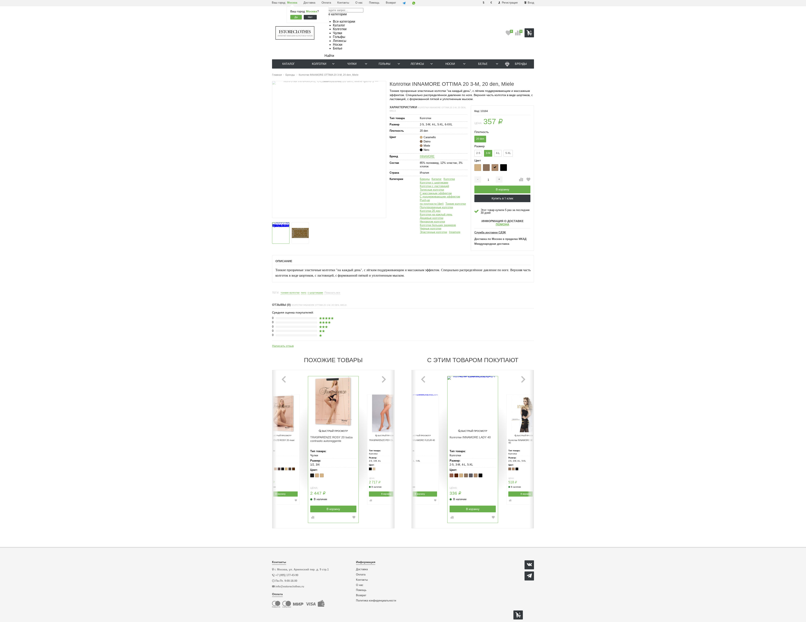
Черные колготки (430, 228)
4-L (498, 153)
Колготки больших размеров (438, 225)
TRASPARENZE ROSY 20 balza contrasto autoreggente (331, 439)
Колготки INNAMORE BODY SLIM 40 (525, 441)
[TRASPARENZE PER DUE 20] (386, 413)
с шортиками (315, 292)
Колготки (449, 179)
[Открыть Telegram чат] (404, 3)
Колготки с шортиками (434, 182)
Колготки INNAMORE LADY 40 (470, 437)
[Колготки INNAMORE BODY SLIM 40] (525, 413)
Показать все (332, 292)
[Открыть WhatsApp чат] (414, 3)
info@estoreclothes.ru (289, 586)
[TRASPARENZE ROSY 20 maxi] (280, 413)
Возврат (391, 2)
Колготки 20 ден (430, 210)
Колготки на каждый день (436, 214)
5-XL (508, 153)
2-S (478, 153)
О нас (359, 2)
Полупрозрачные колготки (436, 207)
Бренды (425, 179)
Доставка (309, 2)
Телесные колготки (432, 189)
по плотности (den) (432, 203)
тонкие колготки (290, 292)
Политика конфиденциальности (376, 600)
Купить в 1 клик (502, 198)
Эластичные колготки (433, 232)
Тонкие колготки (455, 203)
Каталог (437, 179)
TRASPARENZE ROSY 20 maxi (278, 440)
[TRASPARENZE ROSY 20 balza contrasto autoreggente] (333, 401)
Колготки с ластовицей (434, 186)
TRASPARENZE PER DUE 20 (383, 440)
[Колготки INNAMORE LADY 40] (472, 401)
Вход (530, 2)
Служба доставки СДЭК (490, 232)
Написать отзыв (283, 345)
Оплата (326, 2)
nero (303, 292)
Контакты (343, 2)
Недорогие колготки (432, 221)
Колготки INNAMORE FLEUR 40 (419, 440)
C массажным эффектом (436, 193)
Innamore (454, 232)
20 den (480, 138)
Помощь (374, 2)
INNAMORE (427, 156)
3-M (488, 153)
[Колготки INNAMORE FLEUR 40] (420, 413)
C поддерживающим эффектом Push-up (440, 198)
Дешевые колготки (431, 218)
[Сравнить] (521, 180)
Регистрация (509, 2)
